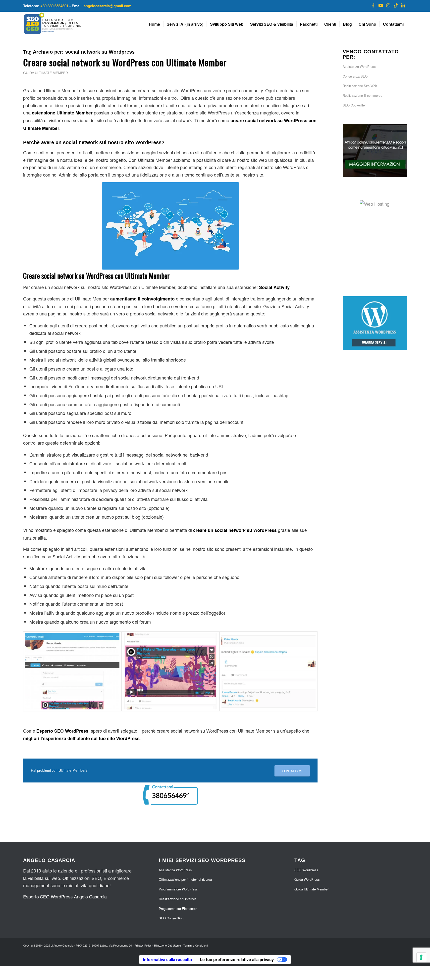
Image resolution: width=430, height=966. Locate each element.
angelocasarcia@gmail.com (107, 5)
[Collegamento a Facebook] (373, 5)
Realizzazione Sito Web (360, 85)
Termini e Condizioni (195, 945)
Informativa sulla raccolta (167, 959)
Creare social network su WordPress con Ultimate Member (125, 62)
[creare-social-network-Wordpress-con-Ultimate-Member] (268, 671)
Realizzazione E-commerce (362, 95)
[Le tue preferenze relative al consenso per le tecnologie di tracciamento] (421, 957)
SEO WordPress (306, 870)
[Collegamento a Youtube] (380, 5)
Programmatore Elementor (178, 908)
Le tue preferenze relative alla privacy (237, 959)
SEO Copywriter (354, 105)
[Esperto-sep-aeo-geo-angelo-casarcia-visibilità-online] (52, 24)
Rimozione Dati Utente (167, 945)
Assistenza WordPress (359, 66)
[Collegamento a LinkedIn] (403, 5)
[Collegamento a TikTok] (395, 5)
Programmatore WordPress (178, 889)
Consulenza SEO (355, 76)
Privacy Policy (143, 945)
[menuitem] (154, 24)
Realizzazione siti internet (177, 898)
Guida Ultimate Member (45, 73)
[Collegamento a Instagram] (388, 5)
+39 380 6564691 (54, 5)
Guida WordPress (307, 879)
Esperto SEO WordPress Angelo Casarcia (65, 896)
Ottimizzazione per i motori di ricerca (185, 879)
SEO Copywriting (171, 918)
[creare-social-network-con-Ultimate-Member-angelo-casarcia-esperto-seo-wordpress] (72, 671)
